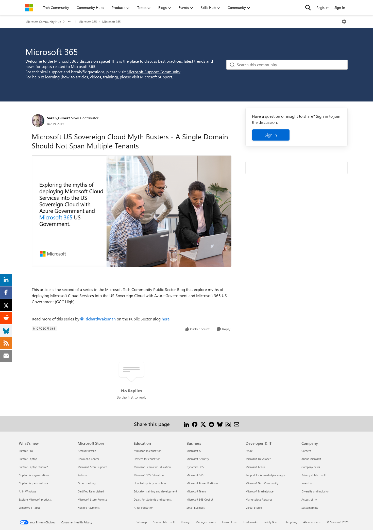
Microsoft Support (156, 76)
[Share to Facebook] (194, 423)
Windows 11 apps (29, 507)
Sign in (271, 135)
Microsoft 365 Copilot (200, 499)
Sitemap (142, 522)
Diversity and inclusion (315, 491)
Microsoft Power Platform (202, 483)
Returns (82, 475)
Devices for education (147, 459)
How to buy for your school (150, 483)
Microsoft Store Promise (92, 499)
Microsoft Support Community (153, 71)
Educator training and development (155, 491)
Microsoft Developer (258, 459)
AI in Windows (27, 491)
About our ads (311, 522)
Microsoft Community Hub (43, 22)
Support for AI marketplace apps (265, 475)
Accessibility (309, 499)
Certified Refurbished (91, 491)
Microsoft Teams (197, 491)
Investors (307, 483)
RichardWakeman (100, 318)
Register (322, 7)
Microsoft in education (147, 451)
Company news (310, 467)
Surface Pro (26, 451)
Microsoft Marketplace (260, 491)
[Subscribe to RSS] (228, 423)
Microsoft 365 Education (149, 475)
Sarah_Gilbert (58, 117)
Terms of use (229, 522)
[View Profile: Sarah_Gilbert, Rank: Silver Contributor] (38, 120)
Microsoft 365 (87, 22)
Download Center (88, 459)
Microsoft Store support (92, 467)
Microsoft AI (194, 451)
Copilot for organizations (34, 475)
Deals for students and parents (153, 499)
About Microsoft (311, 459)
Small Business (196, 507)
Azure (249, 451)
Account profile (87, 451)
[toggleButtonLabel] (344, 21)
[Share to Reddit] (211, 423)
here (165, 318)
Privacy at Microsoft (313, 475)
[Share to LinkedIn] (186, 423)
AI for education (143, 507)
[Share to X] (203, 423)
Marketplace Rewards (259, 499)
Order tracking (86, 483)
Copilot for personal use (33, 483)
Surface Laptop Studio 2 (33, 467)
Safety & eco (271, 522)
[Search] (308, 8)
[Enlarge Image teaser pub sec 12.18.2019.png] (131, 211)
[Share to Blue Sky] (220, 423)
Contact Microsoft (164, 522)
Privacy (185, 522)
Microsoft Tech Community (262, 483)
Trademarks (250, 522)
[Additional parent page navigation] (70, 21)
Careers (306, 451)
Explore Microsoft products (35, 499)
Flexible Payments (89, 507)
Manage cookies (206, 522)
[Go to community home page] (29, 7)
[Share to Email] (236, 423)
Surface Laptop (28, 459)
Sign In (339, 7)
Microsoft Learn (255, 467)
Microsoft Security (198, 459)
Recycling (291, 522)
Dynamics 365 (195, 467)
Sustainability (309, 507)
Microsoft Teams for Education (152, 467)
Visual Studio (254, 507)
